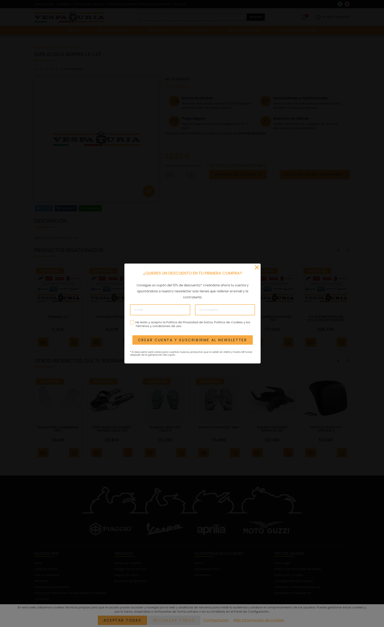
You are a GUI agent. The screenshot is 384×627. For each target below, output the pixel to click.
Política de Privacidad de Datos (189, 322)
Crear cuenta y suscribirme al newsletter (192, 339)
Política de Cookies (228, 322)
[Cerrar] (257, 267)
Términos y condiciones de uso (158, 326)
